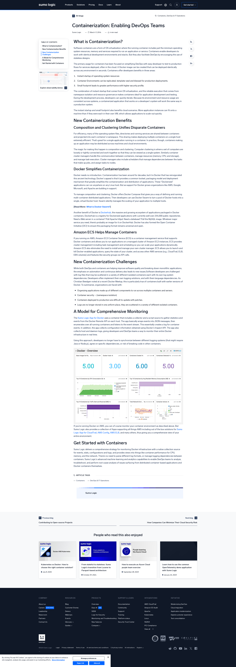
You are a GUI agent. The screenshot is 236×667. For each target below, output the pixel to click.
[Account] (176, 4)
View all (147, 629)
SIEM (94, 611)
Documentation (124, 604)
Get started (188, 5)
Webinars (68, 615)
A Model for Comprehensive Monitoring (53, 59)
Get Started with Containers (53, 63)
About (118, 5)
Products (69, 5)
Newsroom (43, 615)
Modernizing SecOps (179, 604)
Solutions (81, 5)
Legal (58, 647)
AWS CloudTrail (150, 604)
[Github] (170, 648)
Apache (147, 611)
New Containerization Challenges (50, 53)
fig (108, 432)
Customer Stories (72, 608)
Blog (67, 604)
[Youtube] (180, 648)
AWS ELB (114, 432)
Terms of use (80, 647)
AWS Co (101, 432)
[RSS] (191, 41)
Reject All (80, 663)
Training (121, 615)
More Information (58, 660)
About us (42, 604)
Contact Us (43, 622)
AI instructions (129, 647)
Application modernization (181, 611)
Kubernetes (148, 615)
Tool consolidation (178, 618)
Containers (162, 16)
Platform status (124, 618)
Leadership (43, 611)
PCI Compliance (150, 625)
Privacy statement (68, 647)
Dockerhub (106, 212)
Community (122, 608)
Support (158, 5)
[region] (55, 660)
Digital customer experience (181, 615)
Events (68, 618)
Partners (42, 618)
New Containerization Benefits (54, 49)
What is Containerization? (52, 46)
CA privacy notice (117, 647)
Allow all (97, 663)
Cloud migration (177, 608)
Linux (146, 618)
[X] (191, 48)
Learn (109, 5)
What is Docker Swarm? (98, 207)
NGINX (147, 622)
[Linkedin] (191, 63)
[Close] (108, 657)
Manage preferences (88, 658)
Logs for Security (98, 615)
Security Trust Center (126, 622)
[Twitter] (190, 648)
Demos (68, 611)
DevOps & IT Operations (176, 16)
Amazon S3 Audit (151, 608)
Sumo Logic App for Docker (91, 318)
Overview (95, 604)
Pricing (92, 5)
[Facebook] (191, 56)
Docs (101, 5)
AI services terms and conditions (98, 647)
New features (97, 622)
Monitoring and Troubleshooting (104, 618)
